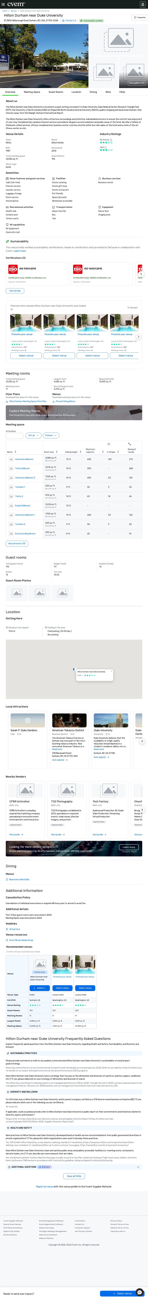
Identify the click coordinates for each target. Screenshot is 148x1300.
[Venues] (143, 4)
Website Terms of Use (120, 1228)
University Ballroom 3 (25, 478)
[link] (25, 790)
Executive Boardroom (25, 533)
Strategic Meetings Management (52, 1231)
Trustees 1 (20, 487)
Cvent (4, 11)
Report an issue (44, 1186)
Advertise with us (118, 1231)
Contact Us (79, 1224)
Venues (14, 11)
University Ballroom (24, 459)
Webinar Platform (46, 1238)
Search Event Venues (12, 1224)
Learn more (20, 251)
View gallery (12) (136, 83)
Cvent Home (80, 1221)
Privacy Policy (116, 1221)
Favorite (141, 17)
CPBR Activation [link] (19, 801)
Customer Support (82, 1228)
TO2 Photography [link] (62, 801)
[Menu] (3, 4)
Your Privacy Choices (83, 1231)
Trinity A (19, 496)
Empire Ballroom (22, 505)
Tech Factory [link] (100, 801)
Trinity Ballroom (22, 468)
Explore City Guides (11, 1231)
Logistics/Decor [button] (15, 825)
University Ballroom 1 (25, 515)
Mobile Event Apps (46, 1228)
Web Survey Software (48, 1235)
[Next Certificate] (141, 274)
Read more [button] (57, 749)
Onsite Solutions (10, 1235)
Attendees (11, 431)
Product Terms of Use (120, 1224)
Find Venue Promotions (13, 1228)
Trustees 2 (20, 524)
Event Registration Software (51, 1224)
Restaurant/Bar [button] (140, 825)
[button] (44, 56)
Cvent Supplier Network (13, 1221)
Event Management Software (51, 1221)
